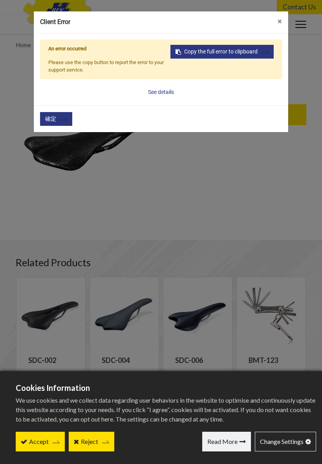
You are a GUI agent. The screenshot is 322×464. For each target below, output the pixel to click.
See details (161, 92)
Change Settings (282, 441)
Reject (89, 441)
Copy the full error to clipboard (221, 51)
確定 (50, 119)
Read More (222, 441)
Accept (39, 441)
